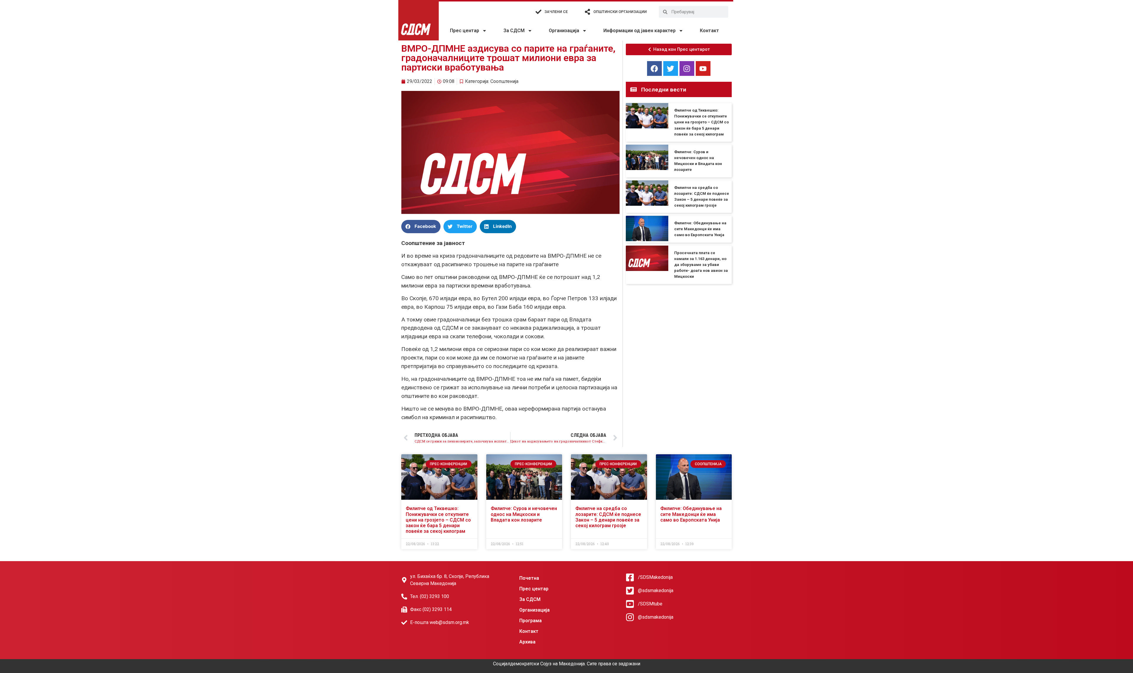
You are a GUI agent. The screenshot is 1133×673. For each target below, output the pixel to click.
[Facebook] (654, 68)
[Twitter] (670, 68)
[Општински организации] (587, 12)
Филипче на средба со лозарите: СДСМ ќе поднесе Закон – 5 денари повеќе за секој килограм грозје (608, 517)
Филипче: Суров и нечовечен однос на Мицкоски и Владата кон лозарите (524, 514)
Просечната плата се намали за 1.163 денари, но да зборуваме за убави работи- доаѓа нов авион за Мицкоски (701, 265)
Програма (530, 620)
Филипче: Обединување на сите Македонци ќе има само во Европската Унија (700, 229)
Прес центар (464, 30)
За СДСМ (514, 30)
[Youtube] (703, 68)
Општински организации (620, 11)
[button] (421, 226)
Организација (564, 30)
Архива (527, 642)
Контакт (709, 30)
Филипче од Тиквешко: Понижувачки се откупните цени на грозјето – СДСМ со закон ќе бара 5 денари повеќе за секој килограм (701, 122)
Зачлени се (556, 11)
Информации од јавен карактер (639, 30)
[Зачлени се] (538, 12)
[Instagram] (687, 68)
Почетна (529, 578)
